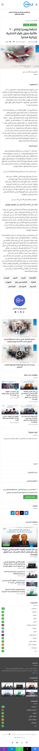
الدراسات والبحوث (31, 625)
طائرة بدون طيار (20, 282)
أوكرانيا (32, 277)
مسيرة (32, 286)
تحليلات (34, 628)
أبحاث (34, 622)
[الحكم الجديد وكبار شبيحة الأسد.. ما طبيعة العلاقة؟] (31, 574)
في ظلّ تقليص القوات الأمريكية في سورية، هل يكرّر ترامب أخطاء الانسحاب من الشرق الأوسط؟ (29, 395)
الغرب (34, 618)
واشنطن (11, 286)
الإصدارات (33, 648)
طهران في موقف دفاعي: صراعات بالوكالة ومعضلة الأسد (10, 418)
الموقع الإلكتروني (31, 481)
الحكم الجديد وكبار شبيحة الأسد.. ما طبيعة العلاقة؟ (14, 572)
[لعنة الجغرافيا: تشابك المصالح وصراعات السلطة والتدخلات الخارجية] (31, 592)
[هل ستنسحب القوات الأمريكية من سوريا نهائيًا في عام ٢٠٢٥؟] (10, 385)
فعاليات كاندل (32, 645)
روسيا (6, 277)
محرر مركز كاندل (31, 42)
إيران (23, 277)
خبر (35, 651)
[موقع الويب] (23, 312)
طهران (8, 282)
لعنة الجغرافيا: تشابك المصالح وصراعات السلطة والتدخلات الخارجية (13, 590)
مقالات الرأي (32, 641)
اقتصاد (34, 638)
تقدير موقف (32, 635)
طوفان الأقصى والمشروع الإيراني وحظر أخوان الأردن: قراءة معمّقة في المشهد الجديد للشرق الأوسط (14, 564)
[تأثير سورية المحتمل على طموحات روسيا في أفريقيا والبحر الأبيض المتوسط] (28, 409)
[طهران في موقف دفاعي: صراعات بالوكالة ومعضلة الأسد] (10, 409)
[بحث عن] (37, 5)
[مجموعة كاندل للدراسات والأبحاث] (28, 4)
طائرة (33, 282)
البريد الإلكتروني (32, 472)
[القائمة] (3, 5)
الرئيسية (33, 20)
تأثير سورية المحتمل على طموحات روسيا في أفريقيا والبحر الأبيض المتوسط (29, 419)
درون (14, 277)
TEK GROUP (17, 737)
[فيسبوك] (21, 312)
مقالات (26, 25)
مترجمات (27, 20)
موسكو (22, 286)
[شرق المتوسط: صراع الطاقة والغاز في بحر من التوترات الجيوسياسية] (7, 693)
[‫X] (18, 312)
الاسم (35, 464)
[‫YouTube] (15, 312)
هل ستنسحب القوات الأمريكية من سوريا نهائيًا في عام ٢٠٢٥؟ (10, 393)
